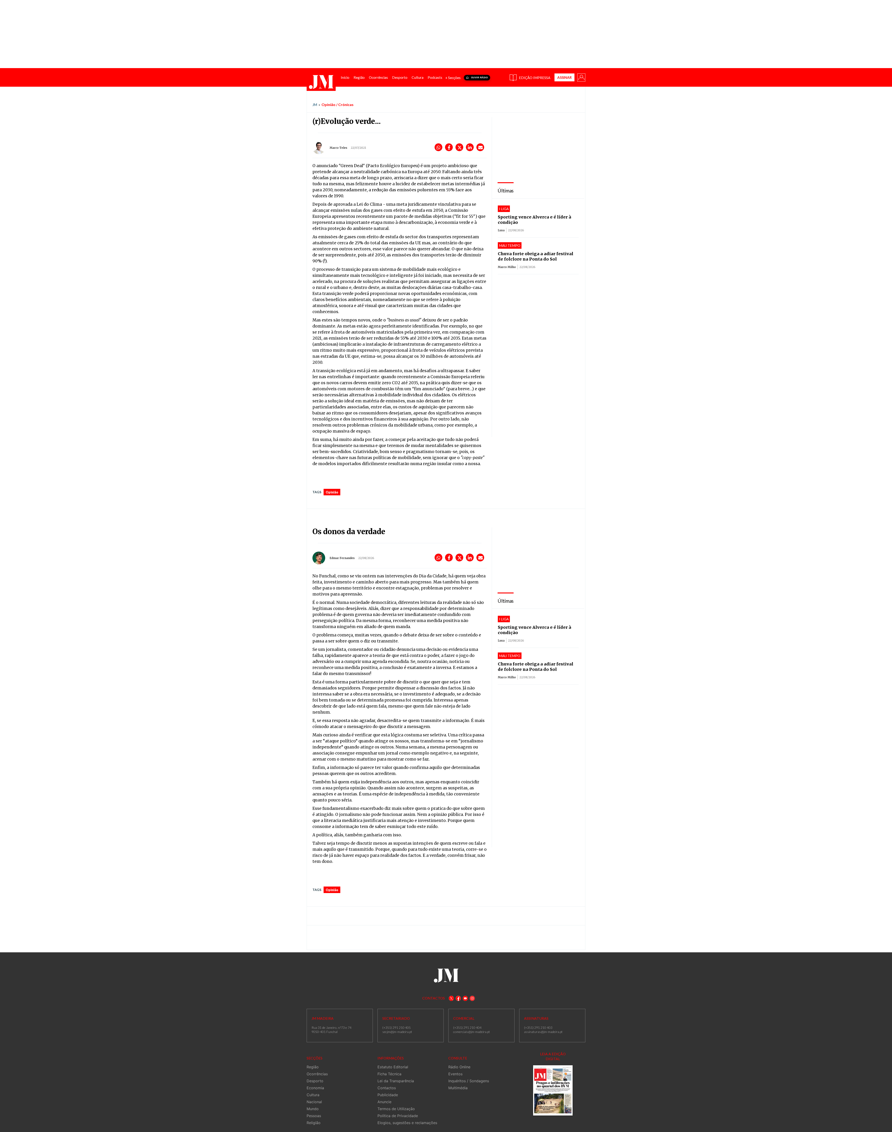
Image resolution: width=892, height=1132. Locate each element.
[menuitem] (345, 77)
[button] (580, 77)
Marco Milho (507, 267)
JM (314, 105)
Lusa (501, 230)
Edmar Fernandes (342, 558)
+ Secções (453, 78)
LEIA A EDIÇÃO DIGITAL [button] (553, 1056)
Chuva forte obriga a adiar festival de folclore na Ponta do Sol (535, 256)
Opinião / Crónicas (337, 104)
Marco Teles (338, 147)
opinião (332, 492)
